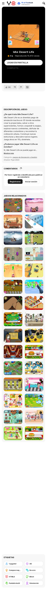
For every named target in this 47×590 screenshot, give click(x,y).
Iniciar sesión (31, 182)
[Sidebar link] (3, 3)
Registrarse (15, 182)
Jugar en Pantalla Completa (17, 63)
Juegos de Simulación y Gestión (24, 157)
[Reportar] (21, 87)
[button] (9, 153)
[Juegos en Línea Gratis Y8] (11, 3)
